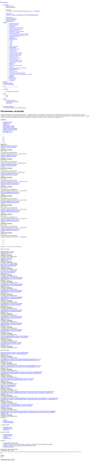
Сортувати (3, 119)
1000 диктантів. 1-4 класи (7, 252)
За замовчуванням (7, 122)
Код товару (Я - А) (7, 132)
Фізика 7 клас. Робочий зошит (8, 386)
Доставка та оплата (8, 82)
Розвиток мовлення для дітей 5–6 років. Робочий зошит (14, 353)
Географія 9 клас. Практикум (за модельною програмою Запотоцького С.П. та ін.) (20, 360)
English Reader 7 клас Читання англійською (11, 317)
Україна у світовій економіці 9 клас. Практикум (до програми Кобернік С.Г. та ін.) (20, 366)
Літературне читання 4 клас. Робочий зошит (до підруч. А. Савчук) (17, 379)
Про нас (5, 81)
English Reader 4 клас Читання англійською (11, 304)
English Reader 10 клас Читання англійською (11, 278)
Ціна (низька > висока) (8, 125)
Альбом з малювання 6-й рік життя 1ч (10, 221)
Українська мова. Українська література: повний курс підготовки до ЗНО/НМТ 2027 (21, 373)
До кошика (3, 149)
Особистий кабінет (8, 434)
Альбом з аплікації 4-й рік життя (8, 147)
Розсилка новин (7, 438)
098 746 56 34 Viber (10, 7)
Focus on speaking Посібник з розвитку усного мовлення (14, 337)
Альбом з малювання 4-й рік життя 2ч (10, 193)
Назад (2, 455)
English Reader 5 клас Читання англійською (11, 311)
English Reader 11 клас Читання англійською (11, 285)
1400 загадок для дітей (6, 259)
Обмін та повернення (8, 84)
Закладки (5, 437)
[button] (5, 89)
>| (3, 244)
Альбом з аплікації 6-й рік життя (8, 165)
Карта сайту (6, 429)
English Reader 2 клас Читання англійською (11, 291)
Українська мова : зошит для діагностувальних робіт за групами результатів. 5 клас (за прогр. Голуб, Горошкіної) (28, 412)
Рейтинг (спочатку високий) (10, 128)
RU (7, 95)
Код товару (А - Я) (7, 130)
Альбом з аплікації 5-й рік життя (8, 156)
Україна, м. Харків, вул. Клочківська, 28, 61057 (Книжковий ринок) (22, 14)
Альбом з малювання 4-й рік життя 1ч (10, 184)
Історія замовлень (7, 435)
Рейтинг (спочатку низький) (10, 129)
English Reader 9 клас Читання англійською (11, 330)
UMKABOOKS (10, 21)
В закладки (9, 149)
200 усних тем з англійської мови (8, 265)
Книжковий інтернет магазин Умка (9, 449)
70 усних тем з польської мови (8, 272)
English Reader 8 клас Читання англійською (11, 324)
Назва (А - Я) (6, 123)
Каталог (5, 22)
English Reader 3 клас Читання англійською (11, 298)
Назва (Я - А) (6, 124)
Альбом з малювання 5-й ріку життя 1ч (10, 211)
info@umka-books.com (11, 18)
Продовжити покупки (5, 459)
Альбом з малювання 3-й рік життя (9, 174)
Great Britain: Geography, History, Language (11, 343)
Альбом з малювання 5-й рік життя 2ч (10, 202)
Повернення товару (8, 428)
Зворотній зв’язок (7, 427)
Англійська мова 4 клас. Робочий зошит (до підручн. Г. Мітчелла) (16, 405)
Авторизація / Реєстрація (12, 101)
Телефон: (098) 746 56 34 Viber (10, 443)
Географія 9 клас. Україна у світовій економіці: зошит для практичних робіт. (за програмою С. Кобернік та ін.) (27, 392)
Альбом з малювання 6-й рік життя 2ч (10, 230)
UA (7, 96)
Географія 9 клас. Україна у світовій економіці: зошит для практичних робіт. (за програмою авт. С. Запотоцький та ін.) (29, 399)
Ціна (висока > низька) (8, 127)
